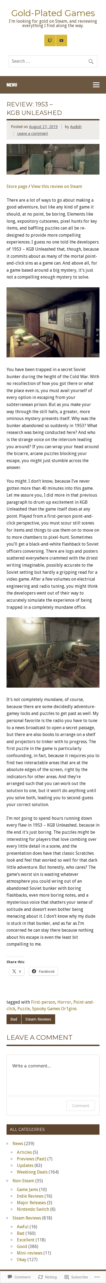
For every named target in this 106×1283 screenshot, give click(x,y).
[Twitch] (50, 40)
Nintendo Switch (33, 1209)
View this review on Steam (56, 186)
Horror (64, 1002)
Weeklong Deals (32, 1172)
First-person (43, 1002)
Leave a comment (32, 133)
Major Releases (31, 1202)
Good (22, 1246)
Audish (76, 126)
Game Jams (27, 1189)
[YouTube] (61, 40)
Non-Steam (23, 1180)
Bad (13, 1019)
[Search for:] (53, 61)
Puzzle (23, 1008)
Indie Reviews (30, 1196)
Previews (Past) (31, 1159)
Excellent (26, 1240)
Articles (24, 1152)
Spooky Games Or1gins (54, 1008)
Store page (17, 186)
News (18, 1143)
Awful (23, 1226)
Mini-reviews (29, 1253)
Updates (25, 1165)
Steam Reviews (38, 1019)
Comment (80, 1105)
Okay (21, 1259)
